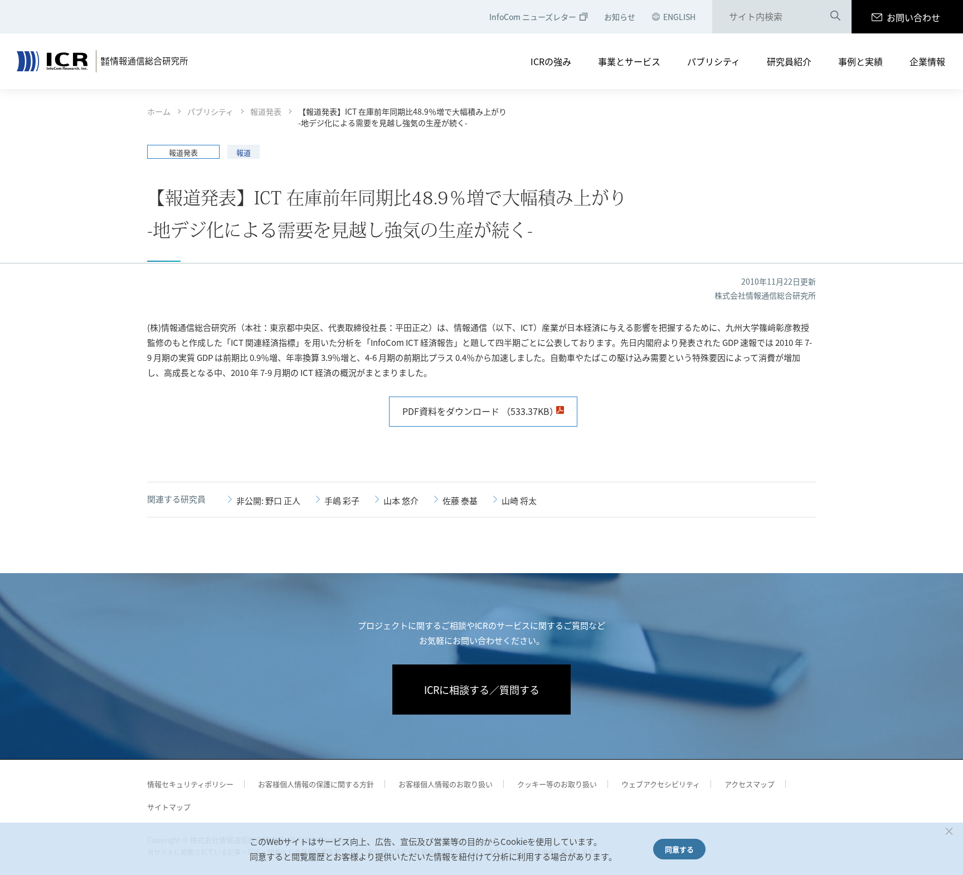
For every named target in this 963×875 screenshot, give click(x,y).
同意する (679, 849)
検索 (835, 17)
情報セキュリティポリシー (190, 784)
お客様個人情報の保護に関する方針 (316, 784)
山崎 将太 (519, 500)
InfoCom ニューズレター (532, 16)
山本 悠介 (401, 500)
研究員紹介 (789, 61)
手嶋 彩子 (341, 500)
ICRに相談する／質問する (481, 689)
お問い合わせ (913, 17)
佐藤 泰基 (460, 500)
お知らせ (619, 16)
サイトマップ (169, 806)
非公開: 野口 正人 (268, 500)
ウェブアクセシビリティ (660, 784)
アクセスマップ (749, 784)
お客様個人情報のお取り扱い (445, 784)
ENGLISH (679, 16)
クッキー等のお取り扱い (557, 784)
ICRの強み (551, 61)
